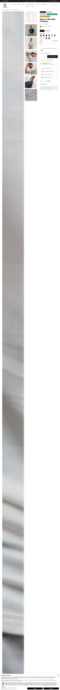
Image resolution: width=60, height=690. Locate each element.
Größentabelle (55, 40)
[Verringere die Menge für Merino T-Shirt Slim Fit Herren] (41, 56)
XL (50, 42)
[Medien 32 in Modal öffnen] (31, 69)
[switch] (3, 688)
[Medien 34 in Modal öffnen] (31, 95)
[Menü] (4, 682)
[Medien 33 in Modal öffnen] (31, 82)
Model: (41, 28)
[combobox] (53, 1)
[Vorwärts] (41, 1)
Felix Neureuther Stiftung (45, 63)
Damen (47, 30)
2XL (54, 42)
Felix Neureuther (44, 26)
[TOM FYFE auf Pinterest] (6, 1)
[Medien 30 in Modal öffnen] (31, 43)
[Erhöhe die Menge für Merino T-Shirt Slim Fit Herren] (45, 56)
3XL (41, 45)
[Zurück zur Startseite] (2, 9)
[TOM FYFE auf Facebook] (2, 1)
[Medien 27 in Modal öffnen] (31, 17)
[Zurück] (18, 1)
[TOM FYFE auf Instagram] (4, 1)
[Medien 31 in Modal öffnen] (31, 56)
